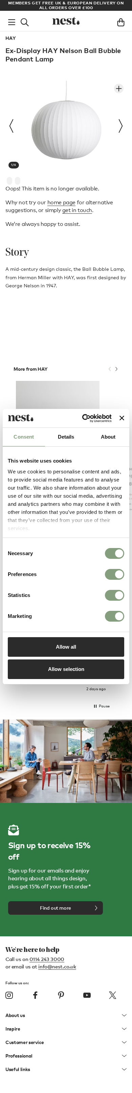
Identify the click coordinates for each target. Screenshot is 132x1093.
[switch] (114, 574)
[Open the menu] (11, 21)
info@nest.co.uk (57, 966)
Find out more (55, 908)
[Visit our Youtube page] (87, 995)
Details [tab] (66, 437)
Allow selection (66, 669)
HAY (10, 38)
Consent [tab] (24, 437)
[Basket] (121, 21)
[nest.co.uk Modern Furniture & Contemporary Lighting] (66, 21)
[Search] (25, 21)
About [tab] (108, 437)
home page (61, 202)
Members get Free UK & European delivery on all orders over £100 (66, 5)
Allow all (66, 647)
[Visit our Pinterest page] (60, 995)
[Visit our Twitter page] (112, 995)
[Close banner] (121, 418)
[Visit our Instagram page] (9, 995)
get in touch (77, 210)
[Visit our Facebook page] (35, 995)
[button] (101, 706)
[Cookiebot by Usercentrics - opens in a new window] (84, 418)
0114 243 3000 (46, 959)
